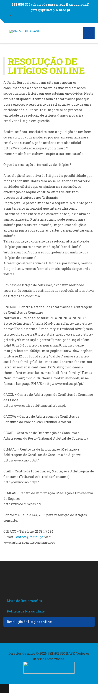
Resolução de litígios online (29, 622)
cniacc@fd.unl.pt (29, 537)
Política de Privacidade (26, 611)
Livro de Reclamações (24, 601)
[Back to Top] (4, 688)
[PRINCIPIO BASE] (24, 31)
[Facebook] (54, 15)
